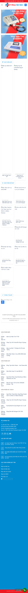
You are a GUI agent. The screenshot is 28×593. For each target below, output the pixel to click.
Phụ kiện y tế (4, 476)
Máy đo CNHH (4, 474)
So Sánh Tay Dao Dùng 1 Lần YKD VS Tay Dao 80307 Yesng (14, 315)
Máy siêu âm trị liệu (6, 471)
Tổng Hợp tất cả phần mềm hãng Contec (15, 447)
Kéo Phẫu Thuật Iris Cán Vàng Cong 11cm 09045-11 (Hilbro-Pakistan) (7, 223)
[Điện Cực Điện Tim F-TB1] (7, 119)
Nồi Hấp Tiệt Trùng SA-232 (6, 261)
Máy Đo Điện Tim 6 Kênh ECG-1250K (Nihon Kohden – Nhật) (6, 283)
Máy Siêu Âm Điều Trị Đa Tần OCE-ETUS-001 (20, 262)
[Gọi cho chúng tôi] (7, 434)
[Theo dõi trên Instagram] (5, 434)
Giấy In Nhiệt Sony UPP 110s (20, 222)
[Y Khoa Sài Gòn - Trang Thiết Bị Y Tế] (14, 5)
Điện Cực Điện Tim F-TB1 (6, 176)
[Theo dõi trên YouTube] (10, 434)
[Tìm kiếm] (25, 5)
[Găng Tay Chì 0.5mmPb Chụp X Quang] (19, 119)
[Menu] (2, 5)
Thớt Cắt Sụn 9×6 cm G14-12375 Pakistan (20, 202)
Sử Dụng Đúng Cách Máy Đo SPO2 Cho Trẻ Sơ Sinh (16, 457)
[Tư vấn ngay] (25, 590)
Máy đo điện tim (5, 466)
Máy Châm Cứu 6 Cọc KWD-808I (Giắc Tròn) (7, 202)
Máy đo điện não (5, 469)
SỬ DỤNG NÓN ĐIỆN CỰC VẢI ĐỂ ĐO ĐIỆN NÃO (15, 452)
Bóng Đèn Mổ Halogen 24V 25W (20, 241)
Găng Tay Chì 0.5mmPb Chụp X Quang (20, 176)
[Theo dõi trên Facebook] (2, 434)
